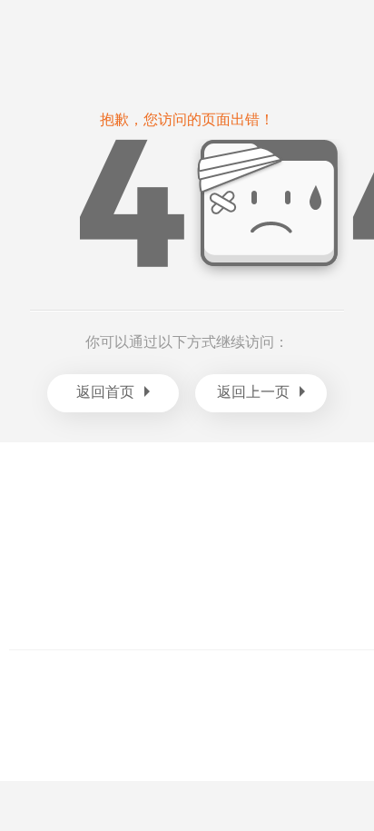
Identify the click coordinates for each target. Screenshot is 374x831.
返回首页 (105, 392)
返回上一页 (253, 392)
